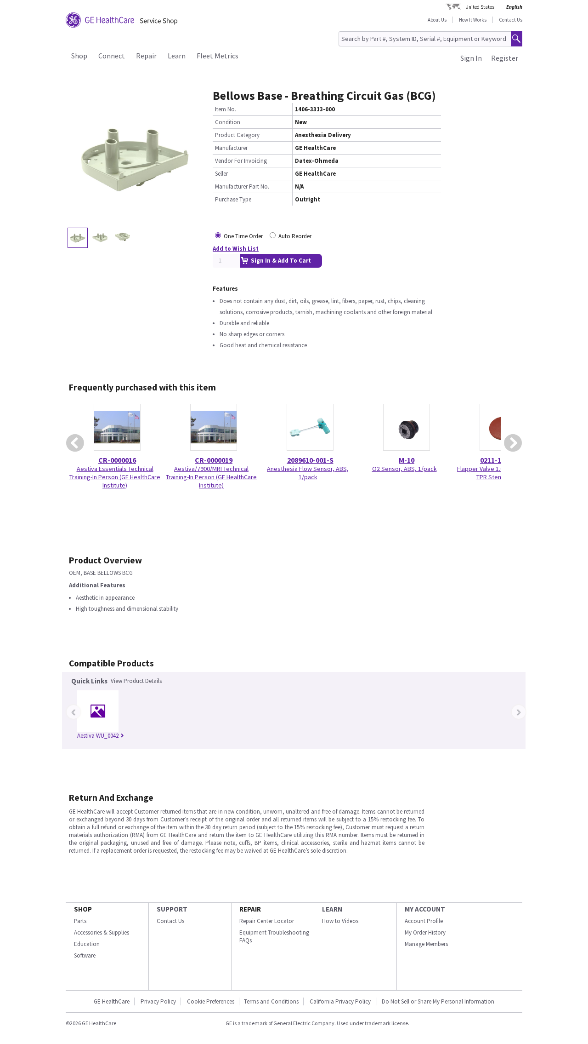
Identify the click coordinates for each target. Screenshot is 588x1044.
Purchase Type (233, 199)
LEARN (332, 909)
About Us (437, 20)
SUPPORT (172, 909)
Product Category (237, 135)
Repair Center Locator (266, 921)
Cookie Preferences (210, 1001)
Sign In (471, 58)
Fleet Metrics (217, 55)
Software (85, 955)
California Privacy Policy (341, 1001)
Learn (177, 55)
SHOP (83, 909)
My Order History (425, 932)
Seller (221, 174)
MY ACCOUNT (425, 909)
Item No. (225, 109)
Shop (79, 55)
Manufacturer (231, 148)
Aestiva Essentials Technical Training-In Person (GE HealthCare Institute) (114, 477)
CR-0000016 (117, 460)
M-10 (406, 460)
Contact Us (510, 20)
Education (87, 944)
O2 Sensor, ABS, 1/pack (404, 469)
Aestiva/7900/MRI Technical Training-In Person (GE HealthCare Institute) (211, 477)
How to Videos (340, 921)
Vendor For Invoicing (241, 161)
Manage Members (426, 944)
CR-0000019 (213, 460)
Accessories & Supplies (101, 932)
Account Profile (424, 921)
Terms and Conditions (271, 1001)
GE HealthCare (112, 1001)
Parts (80, 921)
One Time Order (243, 236)
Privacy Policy (158, 1001)
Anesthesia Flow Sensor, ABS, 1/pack (308, 473)
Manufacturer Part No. (242, 186)
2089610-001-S (310, 460)
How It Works (472, 20)
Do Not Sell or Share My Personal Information (438, 1001)
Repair (146, 55)
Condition (227, 122)
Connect (111, 55)
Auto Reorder (294, 236)
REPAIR (250, 909)
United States (479, 7)
